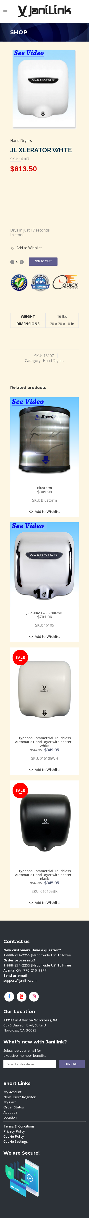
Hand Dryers (21, 140)
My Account (12, 1092)
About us (10, 1112)
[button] (26, 248)
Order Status (13, 1107)
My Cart (9, 1102)
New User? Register (19, 1097)
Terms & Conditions (19, 1126)
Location (10, 1117)
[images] (44, 89)
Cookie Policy (13, 1136)
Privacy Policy (14, 1131)
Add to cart (43, 261)
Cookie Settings (15, 1141)
